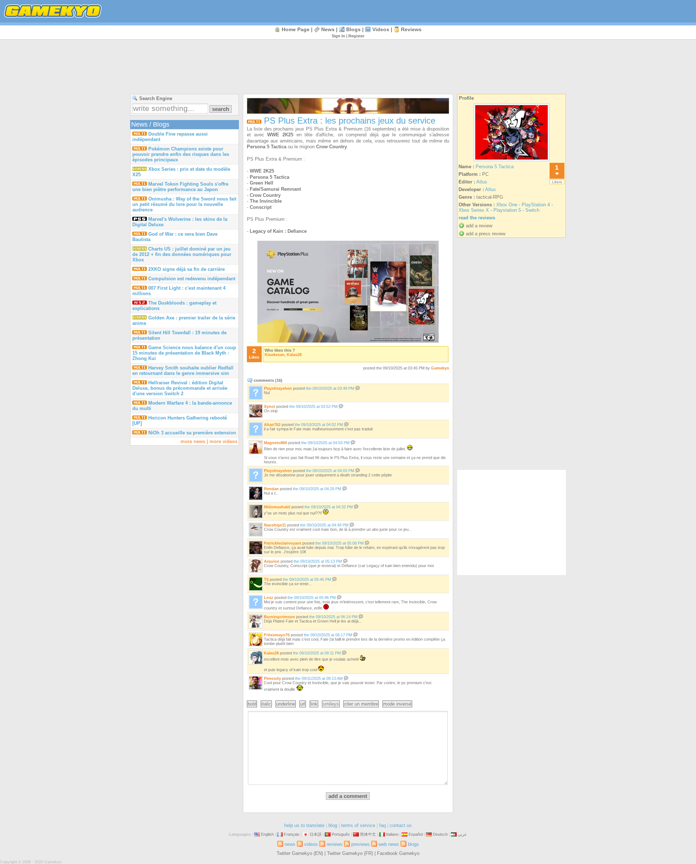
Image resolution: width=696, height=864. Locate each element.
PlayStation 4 (536, 204)
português (341, 834)
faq (382, 825)
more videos (223, 441)
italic (266, 704)
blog (332, 825)
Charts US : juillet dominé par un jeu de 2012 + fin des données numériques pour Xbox (181, 254)
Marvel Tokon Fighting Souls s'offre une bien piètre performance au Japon (180, 186)
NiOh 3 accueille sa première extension (192, 432)
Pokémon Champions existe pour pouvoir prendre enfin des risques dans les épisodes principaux (180, 154)
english (267, 834)
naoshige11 (275, 525)
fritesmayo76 (277, 635)
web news (388, 844)
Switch (532, 210)
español (416, 834)
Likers (557, 182)
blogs (353, 29)
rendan (271, 489)
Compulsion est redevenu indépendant (191, 278)
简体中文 (368, 834)
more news (193, 441)
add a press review (485, 233)
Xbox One (506, 204)
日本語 (316, 834)
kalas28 (294, 354)
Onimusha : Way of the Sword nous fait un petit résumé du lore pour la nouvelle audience (184, 204)
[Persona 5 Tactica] (511, 161)
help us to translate (304, 825)
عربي (462, 834)
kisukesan (275, 354)
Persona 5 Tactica (495, 166)
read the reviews (477, 217)
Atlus (481, 182)
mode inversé (397, 704)
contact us (401, 825)
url (302, 704)
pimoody (272, 678)
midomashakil (277, 507)
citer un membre (361, 704)
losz (268, 597)
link (314, 704)
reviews (411, 29)
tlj (266, 579)
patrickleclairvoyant (282, 543)
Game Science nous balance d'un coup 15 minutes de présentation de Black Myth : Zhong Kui (184, 353)
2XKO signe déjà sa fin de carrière (186, 269)
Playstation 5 (507, 210)
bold (252, 704)
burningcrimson (279, 617)
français (291, 834)
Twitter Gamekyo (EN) (300, 853)
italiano (392, 834)
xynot (269, 406)
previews (360, 844)
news (328, 29)
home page (296, 29)
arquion (271, 561)
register (356, 36)
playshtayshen (278, 388)
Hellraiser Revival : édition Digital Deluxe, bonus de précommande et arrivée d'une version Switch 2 (179, 388)
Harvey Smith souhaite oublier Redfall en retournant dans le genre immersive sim (182, 370)
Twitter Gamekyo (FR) (350, 853)
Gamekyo (440, 368)
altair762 (272, 424)
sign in (338, 36)
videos (380, 29)
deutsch (440, 834)
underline (285, 704)
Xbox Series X (474, 210)
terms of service (358, 825)
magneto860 (275, 443)
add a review (479, 225)
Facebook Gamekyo (398, 853)
